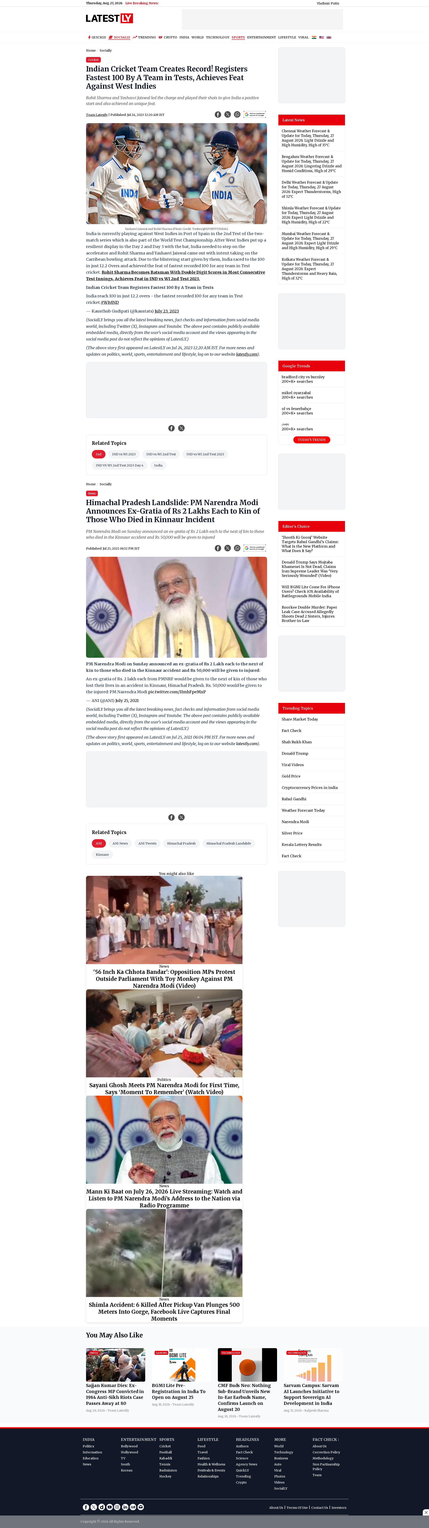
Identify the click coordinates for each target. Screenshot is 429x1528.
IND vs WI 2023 (124, 454)
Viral (277, 1470)
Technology (283, 1452)
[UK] (329, 38)
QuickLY (242, 1470)
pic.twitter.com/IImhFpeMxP (177, 691)
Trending (147, 37)
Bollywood (129, 1446)
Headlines (247, 1439)
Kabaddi (165, 1458)
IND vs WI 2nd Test (161, 454)
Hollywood (129, 1452)
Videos (279, 1482)
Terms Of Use (297, 1508)
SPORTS (238, 37)
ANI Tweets (147, 843)
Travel (203, 1452)
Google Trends (296, 366)
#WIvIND (110, 302)
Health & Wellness (211, 1464)
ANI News (120, 843)
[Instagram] (117, 1507)
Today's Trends (312, 440)
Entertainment (138, 1439)
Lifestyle (208, 1439)
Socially (122, 37)
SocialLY (280, 1488)
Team (317, 1475)
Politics (164, 1079)
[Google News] (133, 1507)
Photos (279, 1476)
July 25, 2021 (127, 700)
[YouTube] (109, 1507)
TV (123, 1458)
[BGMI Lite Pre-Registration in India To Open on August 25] (181, 1380)
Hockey (165, 1476)
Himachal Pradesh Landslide (228, 843)
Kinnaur (102, 855)
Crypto (170, 37)
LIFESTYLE (287, 37)
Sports (166, 1439)
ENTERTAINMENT (261, 37)
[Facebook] (86, 1507)
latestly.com (246, 354)
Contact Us (319, 1508)
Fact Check (244, 1452)
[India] (314, 38)
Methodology (323, 1458)
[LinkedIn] (125, 1507)
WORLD (197, 37)
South (125, 1464)
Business (281, 1458)
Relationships (208, 1476)
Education (91, 1458)
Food (201, 1446)
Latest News (293, 120)
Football (165, 1452)
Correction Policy (326, 1452)
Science (242, 1458)
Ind (98, 454)
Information (92, 1452)
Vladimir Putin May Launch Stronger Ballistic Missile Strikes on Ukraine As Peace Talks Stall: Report (338, 3)
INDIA (184, 37)
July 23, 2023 (167, 311)
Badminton (168, 1470)
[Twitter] (93, 1507)
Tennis (164, 1464)
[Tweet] (181, 428)
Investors (339, 1508)
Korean (126, 1470)
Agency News (246, 1464)
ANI (99, 843)
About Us (319, 1446)
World (279, 1446)
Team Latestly (97, 115)
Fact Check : (326, 1439)
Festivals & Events (211, 1470)
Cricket (165, 1446)
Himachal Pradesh (181, 843)
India (158, 465)
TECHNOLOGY (217, 37)
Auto (278, 1464)
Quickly (99, 37)
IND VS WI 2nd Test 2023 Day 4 (119, 465)
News (164, 966)
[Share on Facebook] (171, 428)
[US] (321, 38)
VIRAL (303, 37)
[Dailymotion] (101, 1507)
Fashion (204, 1458)
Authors (242, 1446)
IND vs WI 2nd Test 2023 (205, 454)
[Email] (140, 1507)
